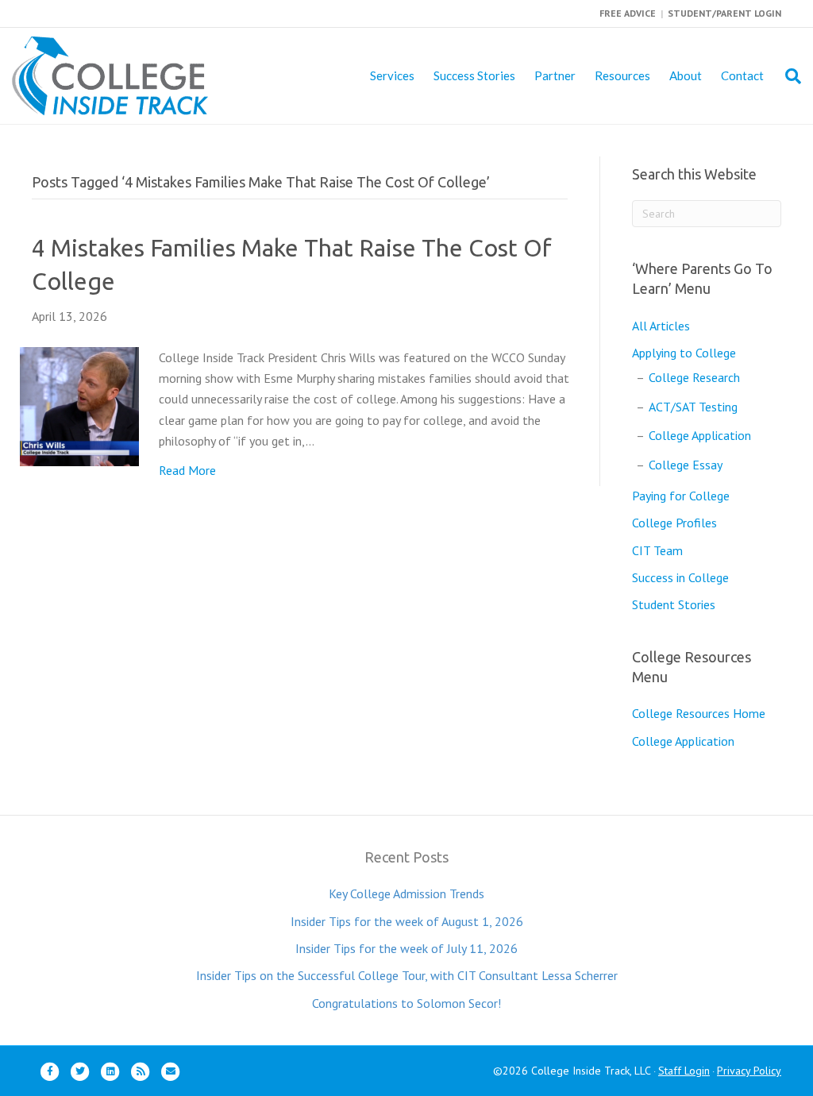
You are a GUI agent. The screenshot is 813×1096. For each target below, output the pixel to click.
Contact (742, 75)
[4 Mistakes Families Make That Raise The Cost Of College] (79, 405)
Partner (555, 75)
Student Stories (673, 604)
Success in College (680, 577)
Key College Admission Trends (406, 893)
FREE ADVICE (627, 13)
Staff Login (684, 1070)
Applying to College (684, 353)
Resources (622, 75)
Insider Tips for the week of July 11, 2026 (406, 948)
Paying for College (681, 496)
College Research (694, 377)
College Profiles (674, 523)
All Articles (661, 326)
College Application (700, 435)
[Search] (787, 76)
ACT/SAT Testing (693, 407)
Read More (187, 470)
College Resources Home (698, 713)
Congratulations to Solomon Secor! (406, 1003)
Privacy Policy (749, 1070)
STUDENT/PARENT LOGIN (724, 13)
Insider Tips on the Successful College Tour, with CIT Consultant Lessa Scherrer (407, 975)
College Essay (685, 465)
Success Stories (474, 75)
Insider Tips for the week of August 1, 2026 (407, 921)
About (685, 75)
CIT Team (657, 550)
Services (392, 75)
